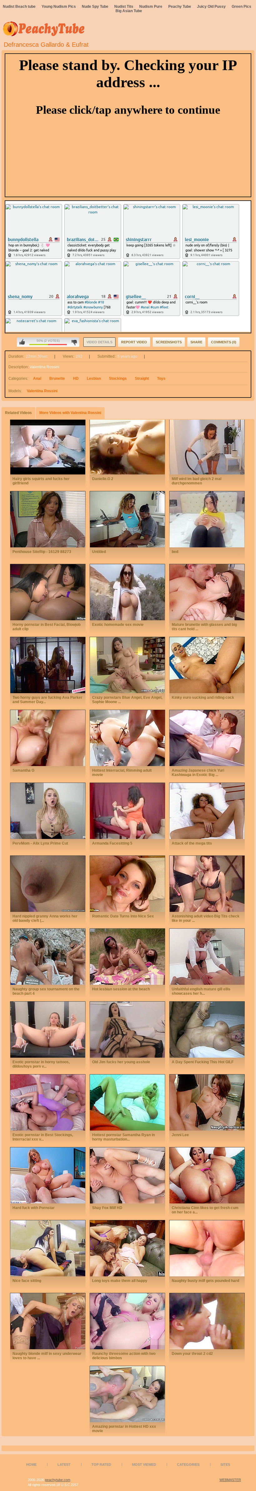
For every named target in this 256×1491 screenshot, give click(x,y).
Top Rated (101, 1464)
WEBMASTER (230, 1480)
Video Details (99, 342)
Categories (188, 1464)
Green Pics (241, 6)
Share (196, 342)
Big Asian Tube (129, 11)
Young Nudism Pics (59, 6)
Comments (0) (223, 342)
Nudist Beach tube (19, 6)
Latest (64, 1464)
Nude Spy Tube (95, 6)
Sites (225, 1464)
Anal (37, 378)
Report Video (134, 342)
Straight (142, 378)
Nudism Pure (150, 6)
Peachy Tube (179, 6)
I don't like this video (74, 342)
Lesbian (94, 378)
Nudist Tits (123, 6)
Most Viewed (144, 1464)
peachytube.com (57, 1480)
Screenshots (169, 342)
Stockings (118, 378)
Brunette (57, 378)
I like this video (22, 342)
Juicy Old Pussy (211, 6)
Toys (161, 378)
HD (76, 378)
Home (31, 1464)
